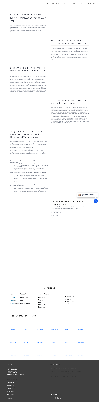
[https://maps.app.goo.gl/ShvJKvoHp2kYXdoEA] (83, 332)
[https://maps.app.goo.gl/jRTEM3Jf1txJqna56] (56, 345)
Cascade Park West (14, 246)
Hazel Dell (26, 342)
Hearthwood (68, 253)
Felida (66, 342)
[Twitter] (53, 398)
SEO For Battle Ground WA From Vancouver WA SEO (63, 376)
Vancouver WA (10, 382)
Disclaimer (10, 398)
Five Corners (40, 342)
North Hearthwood (42, 258)
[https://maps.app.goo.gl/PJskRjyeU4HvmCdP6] (83, 319)
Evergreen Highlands (70, 256)
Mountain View (41, 253)
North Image (41, 260)
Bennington (13, 245)
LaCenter (80, 329)
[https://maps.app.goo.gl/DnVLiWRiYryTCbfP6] (70, 332)
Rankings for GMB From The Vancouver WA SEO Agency (64, 368)
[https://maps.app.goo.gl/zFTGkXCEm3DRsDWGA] (70, 319)
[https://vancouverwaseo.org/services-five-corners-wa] (42, 332)
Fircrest (12, 258)
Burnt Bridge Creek (42, 261)
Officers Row (68, 262)
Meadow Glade (68, 355)
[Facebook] (51, 398)
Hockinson (53, 355)
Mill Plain (40, 252)
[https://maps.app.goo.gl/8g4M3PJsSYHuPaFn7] (56, 319)
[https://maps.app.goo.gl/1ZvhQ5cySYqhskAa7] (42, 319)
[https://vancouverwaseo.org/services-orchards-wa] (56, 332)
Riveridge (67, 248)
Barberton (39, 355)
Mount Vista (13, 355)
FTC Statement (11, 401)
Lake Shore (26, 355)
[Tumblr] (60, 398)
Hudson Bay (40, 262)
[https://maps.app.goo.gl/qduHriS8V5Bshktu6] (15, 345)
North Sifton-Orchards (70, 260)
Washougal (40, 329)
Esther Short (68, 261)
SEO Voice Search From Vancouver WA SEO (61, 374)
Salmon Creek (13, 342)
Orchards (53, 342)
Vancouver (12, 329)
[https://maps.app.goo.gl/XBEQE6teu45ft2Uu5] (70, 345)
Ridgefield (67, 329)
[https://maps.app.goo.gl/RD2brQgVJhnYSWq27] (83, 345)
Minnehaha (81, 342)
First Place (67, 257)
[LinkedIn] (58, 398)
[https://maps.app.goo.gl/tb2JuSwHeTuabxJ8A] (29, 345)
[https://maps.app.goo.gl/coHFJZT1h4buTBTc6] (42, 345)
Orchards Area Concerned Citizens (18, 261)
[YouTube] (55, 398)
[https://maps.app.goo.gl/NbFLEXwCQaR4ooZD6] (29, 319)
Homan (66, 258)
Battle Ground (54, 329)
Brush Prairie (81, 355)
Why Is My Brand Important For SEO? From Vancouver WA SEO (66, 371)
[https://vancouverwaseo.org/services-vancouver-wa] (15, 319)
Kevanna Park (13, 260)
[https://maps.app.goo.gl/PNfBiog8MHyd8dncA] (15, 332)
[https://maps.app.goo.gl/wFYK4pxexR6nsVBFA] (29, 332)
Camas (25, 329)
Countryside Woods (69, 254)
